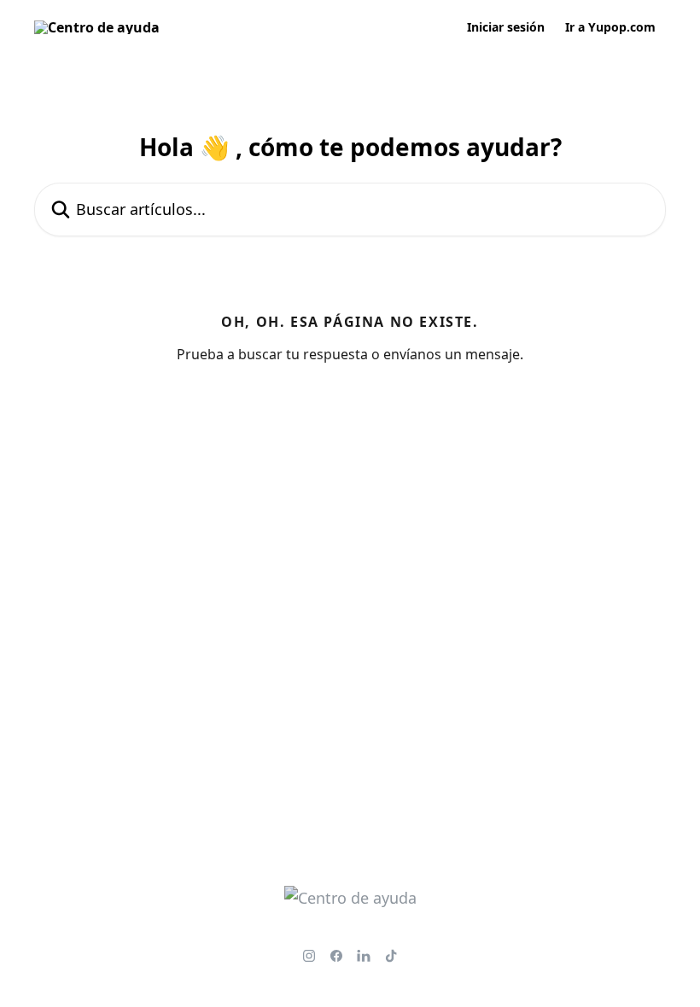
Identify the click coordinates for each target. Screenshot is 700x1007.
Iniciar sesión (506, 27)
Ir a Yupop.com (610, 27)
